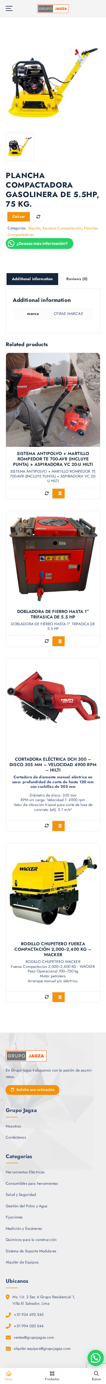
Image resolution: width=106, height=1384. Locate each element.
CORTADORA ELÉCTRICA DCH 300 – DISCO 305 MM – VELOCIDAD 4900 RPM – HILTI (53, 765)
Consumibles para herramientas (32, 1183)
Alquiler (34, 228)
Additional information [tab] (32, 279)
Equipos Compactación (62, 228)
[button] (96, 1358)
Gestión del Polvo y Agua (26, 1206)
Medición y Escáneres (24, 1228)
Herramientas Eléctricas (25, 1172)
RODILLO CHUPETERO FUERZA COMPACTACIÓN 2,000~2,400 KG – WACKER (52, 949)
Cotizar (19, 216)
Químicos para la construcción (31, 1239)
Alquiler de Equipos (22, 1262)
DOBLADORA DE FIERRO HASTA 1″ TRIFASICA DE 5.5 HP (53, 614)
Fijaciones (14, 1217)
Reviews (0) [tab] (77, 279)
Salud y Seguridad (21, 1194)
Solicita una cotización (34, 1089)
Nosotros (13, 1126)
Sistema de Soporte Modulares (31, 1251)
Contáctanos (16, 1137)
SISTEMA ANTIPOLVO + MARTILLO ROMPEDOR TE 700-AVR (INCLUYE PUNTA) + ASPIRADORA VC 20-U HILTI (53, 459)
